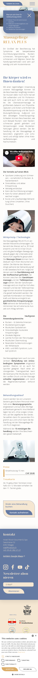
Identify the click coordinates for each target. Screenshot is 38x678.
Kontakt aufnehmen (19, 512)
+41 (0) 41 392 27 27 (12, 550)
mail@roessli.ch (9, 547)
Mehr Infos (13, 615)
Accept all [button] (10, 669)
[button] (19, 674)
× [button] (35, 636)
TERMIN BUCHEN (12, 4)
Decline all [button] (27, 669)
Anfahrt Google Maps (13, 556)
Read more (21, 652)
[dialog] (19, 655)
